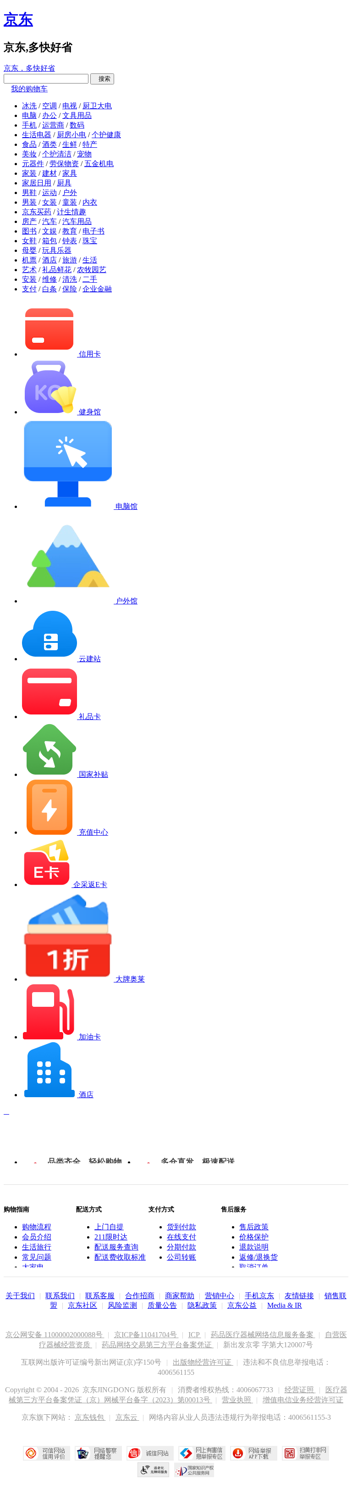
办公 (49, 115)
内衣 (89, 202)
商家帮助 (179, 1296)
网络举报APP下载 (253, 1453)
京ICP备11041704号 (146, 1335)
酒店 (49, 260)
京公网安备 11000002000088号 (55, 1335)
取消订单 (254, 1267)
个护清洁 (57, 154)
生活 (89, 260)
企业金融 (97, 289)
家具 (69, 173)
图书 (29, 231)
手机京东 (259, 1296)
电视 (69, 106)
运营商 (53, 125)
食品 (29, 144)
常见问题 (36, 1257)
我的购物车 (29, 89)
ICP (194, 1335)
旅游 (69, 260)
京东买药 (36, 212)
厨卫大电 (97, 106)
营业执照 (237, 1400)
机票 (29, 260)
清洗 (69, 279)
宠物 (84, 154)
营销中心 (219, 1296)
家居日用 (36, 183)
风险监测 (122, 1305)
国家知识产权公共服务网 (194, 1469)
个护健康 (106, 135)
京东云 (127, 1417)
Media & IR (284, 1305)
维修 (49, 279)
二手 (89, 279)
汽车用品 (77, 221)
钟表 (69, 241)
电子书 (93, 231)
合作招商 (139, 1296)
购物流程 (36, 1227)
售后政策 (254, 1227)
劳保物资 (64, 163)
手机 (29, 125)
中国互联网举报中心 (202, 1453)
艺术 (29, 269)
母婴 (29, 250)
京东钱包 (90, 1417)
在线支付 (181, 1237)
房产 (29, 221)
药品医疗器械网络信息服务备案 (263, 1335)
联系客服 (100, 1296)
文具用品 (77, 115)
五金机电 (99, 163)
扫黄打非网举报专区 (305, 1453)
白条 (49, 289)
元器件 (33, 163)
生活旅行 (36, 1247)
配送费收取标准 (120, 1257)
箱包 (49, 241)
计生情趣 (71, 212)
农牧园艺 (91, 269)
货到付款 (181, 1227)
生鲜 (69, 144)
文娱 (49, 231)
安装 (29, 279)
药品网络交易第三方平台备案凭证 (158, 1345)
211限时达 (110, 1237)
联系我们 (60, 1296)
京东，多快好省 (29, 68)
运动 (49, 192)
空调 (49, 106)
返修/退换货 (258, 1257)
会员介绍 (36, 1237)
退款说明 (254, 1247)
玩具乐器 (57, 250)
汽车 (49, 221)
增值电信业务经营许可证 (303, 1400)
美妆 (29, 154)
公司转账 (181, 1257)
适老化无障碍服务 (154, 1469)
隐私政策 (202, 1305)
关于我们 (20, 1296)
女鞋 (29, 241)
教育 (69, 231)
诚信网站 (150, 1453)
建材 (49, 173)
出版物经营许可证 (203, 1362)
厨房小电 (71, 135)
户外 (69, 192)
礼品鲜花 (57, 269)
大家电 (33, 1267)
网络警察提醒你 (98, 1453)
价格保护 (254, 1237)
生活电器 (36, 135)
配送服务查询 (116, 1247)
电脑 (29, 115)
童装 (69, 202)
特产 (89, 144)
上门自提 (109, 1227)
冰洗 (29, 106)
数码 (77, 125)
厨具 (64, 183)
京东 (18, 19)
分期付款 (181, 1247)
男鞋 (29, 192)
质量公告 (162, 1305)
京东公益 (242, 1305)
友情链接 (299, 1296)
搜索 (102, 78)
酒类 (49, 144)
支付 (29, 289)
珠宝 (89, 241)
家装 (29, 173)
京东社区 (82, 1305)
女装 (49, 202)
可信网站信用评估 (46, 1453)
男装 (29, 202)
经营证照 (300, 1390)
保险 (69, 289)
